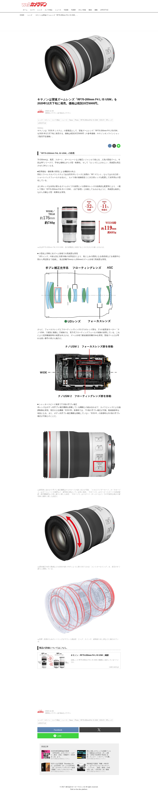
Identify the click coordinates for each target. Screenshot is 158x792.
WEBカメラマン (51, 113)
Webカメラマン (65, 113)
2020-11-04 (49, 111)
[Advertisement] (79, 23)
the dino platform (81, 789)
